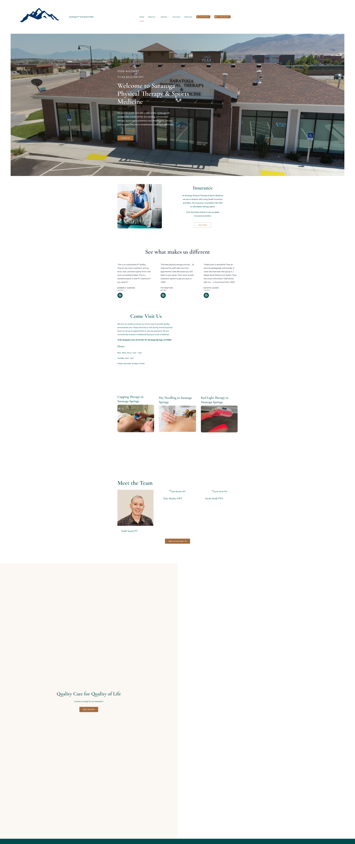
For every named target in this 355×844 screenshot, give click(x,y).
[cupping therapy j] (135, 405)
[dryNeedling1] (177, 406)
